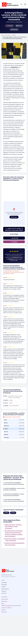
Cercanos (3, 593)
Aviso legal (4, 582)
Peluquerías (4, 601)
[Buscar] (21, 4)
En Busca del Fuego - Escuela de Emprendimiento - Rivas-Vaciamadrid (13, 526)
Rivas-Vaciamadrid (6, 35)
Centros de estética (6, 607)
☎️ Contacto (9, 25)
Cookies (3, 587)
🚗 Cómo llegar (14, 234)
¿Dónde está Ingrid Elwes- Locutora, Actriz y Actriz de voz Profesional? (14, 489)
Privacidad (4, 584)
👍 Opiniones (14, 29)
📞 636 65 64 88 (14, 238)
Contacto (3, 591)
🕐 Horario (19, 25)
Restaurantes (4, 599)
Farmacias (4, 612)
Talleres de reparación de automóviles (11, 605)
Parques (3, 610)
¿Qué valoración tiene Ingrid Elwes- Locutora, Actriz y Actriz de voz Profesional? (13, 500)
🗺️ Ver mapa (14, 217)
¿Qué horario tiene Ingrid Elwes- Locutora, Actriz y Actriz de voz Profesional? (13, 494)
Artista (11, 400)
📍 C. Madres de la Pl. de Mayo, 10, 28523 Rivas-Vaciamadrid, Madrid (14, 229)
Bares (2, 603)
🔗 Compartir (14, 241)
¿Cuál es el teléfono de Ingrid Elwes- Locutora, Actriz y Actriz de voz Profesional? (13, 483)
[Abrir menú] (25, 4)
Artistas (14, 35)
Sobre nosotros (5, 589)
